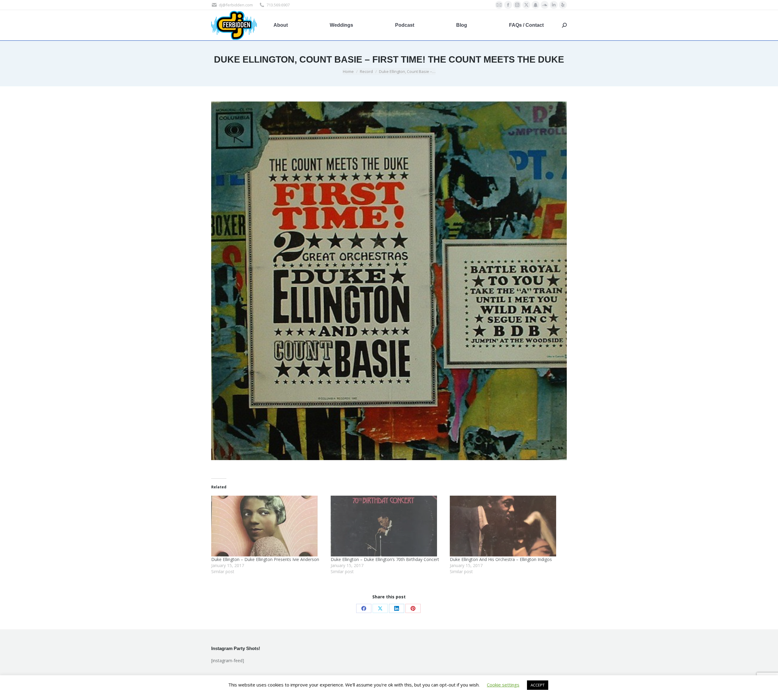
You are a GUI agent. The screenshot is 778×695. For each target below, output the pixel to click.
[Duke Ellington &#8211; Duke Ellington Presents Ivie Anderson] (268, 526)
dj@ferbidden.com (236, 5)
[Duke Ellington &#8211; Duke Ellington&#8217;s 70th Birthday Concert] (387, 526)
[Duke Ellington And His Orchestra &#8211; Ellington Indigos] (506, 526)
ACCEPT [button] (538, 685)
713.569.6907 (278, 5)
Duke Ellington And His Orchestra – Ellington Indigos (501, 559)
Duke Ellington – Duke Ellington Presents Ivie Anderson (265, 559)
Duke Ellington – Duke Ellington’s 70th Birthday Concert (385, 559)
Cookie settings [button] (503, 685)
